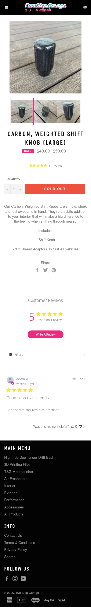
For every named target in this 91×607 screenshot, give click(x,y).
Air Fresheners (16, 478)
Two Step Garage (27, 592)
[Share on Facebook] (38, 269)
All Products (13, 514)
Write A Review (45, 334)
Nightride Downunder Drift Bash (29, 457)
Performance (14, 499)
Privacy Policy (15, 549)
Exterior (10, 492)
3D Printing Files (17, 464)
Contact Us (13, 535)
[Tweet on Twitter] (46, 269)
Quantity (13, 179)
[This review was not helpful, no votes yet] (80, 426)
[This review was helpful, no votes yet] (72, 426)
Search (9, 556)
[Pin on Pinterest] (53, 269)
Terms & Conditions (19, 542)
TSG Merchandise (18, 471)
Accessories (14, 507)
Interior (9, 485)
